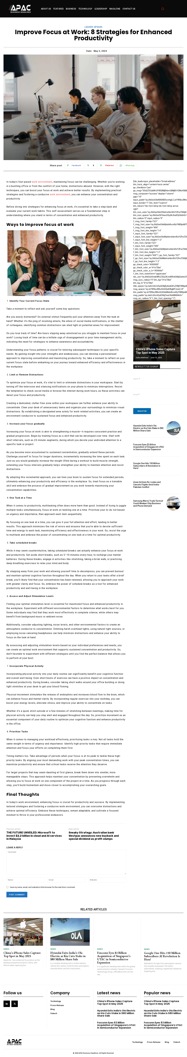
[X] (14, 1004)
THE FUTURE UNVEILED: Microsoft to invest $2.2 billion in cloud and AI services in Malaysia (34, 835)
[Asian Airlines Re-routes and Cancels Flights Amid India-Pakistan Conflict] (173, 485)
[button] (162, 9)
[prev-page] (170, 305)
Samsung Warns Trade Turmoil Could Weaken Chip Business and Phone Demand (148, 503)
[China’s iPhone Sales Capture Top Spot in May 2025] (157, 330)
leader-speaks (93, 27)
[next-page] (175, 305)
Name (136, 378)
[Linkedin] (7, 1004)
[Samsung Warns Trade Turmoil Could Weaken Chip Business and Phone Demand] (173, 503)
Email (136, 394)
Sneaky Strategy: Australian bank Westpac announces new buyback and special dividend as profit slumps (94, 835)
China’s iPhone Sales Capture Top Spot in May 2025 (155, 350)
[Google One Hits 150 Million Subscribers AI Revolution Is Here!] (173, 466)
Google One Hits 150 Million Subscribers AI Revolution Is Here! (146, 466)
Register (142, 411)
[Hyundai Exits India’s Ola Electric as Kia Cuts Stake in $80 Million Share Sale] (173, 428)
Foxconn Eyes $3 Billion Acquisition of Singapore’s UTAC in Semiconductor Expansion (148, 447)
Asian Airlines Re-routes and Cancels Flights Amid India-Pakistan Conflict (147, 484)
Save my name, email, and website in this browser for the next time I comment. (42, 887)
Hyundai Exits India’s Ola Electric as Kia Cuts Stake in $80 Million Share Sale (148, 428)
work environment (42, 181)
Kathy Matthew (142, 357)
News (6, 949)
